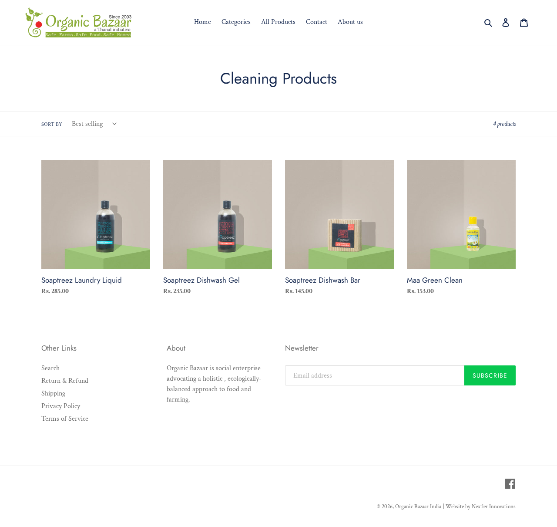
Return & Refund (64, 380)
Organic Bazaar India (418, 506)
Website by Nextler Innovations (481, 506)
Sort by (51, 124)
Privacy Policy (60, 406)
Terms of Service (64, 418)
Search (50, 368)
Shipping (53, 393)
